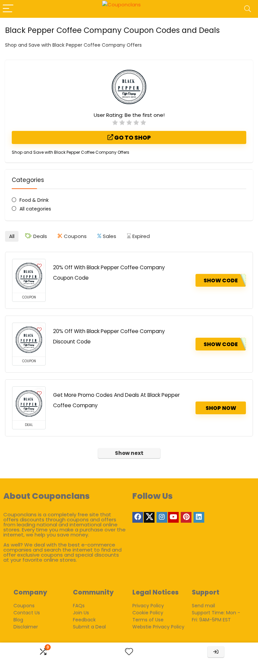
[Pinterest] (186, 517)
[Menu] (8, 9)
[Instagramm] (162, 517)
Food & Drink (34, 200)
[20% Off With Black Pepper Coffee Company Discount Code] (28, 340)
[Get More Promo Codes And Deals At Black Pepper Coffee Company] (28, 403)
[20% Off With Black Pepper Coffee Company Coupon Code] (28, 276)
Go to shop (132, 138)
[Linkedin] (199, 517)
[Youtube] (173, 517)
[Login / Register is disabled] (216, 651)
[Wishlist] (129, 652)
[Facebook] (137, 517)
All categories (35, 208)
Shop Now (221, 408)
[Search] (248, 9)
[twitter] (149, 517)
